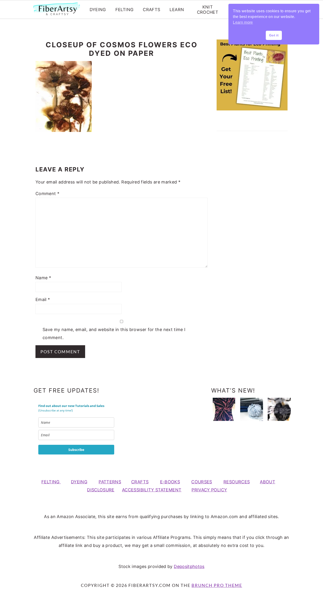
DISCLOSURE (100, 489)
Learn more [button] (243, 22)
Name (43, 277)
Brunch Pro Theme (217, 585)
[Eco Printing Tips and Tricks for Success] (279, 409)
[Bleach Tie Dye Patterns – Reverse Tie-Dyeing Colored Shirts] (224, 409)
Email (42, 299)
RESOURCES (236, 481)
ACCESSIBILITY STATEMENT (151, 489)
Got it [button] (274, 35)
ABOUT (267, 481)
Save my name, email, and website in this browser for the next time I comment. (114, 333)
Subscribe (76, 449)
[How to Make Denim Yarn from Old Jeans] (251, 409)
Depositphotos (189, 566)
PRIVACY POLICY (209, 489)
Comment (47, 193)
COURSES (201, 481)
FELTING (124, 9)
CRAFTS (151, 9)
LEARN (177, 9)
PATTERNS (110, 481)
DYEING (98, 9)
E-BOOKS (170, 481)
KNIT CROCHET (207, 9)
